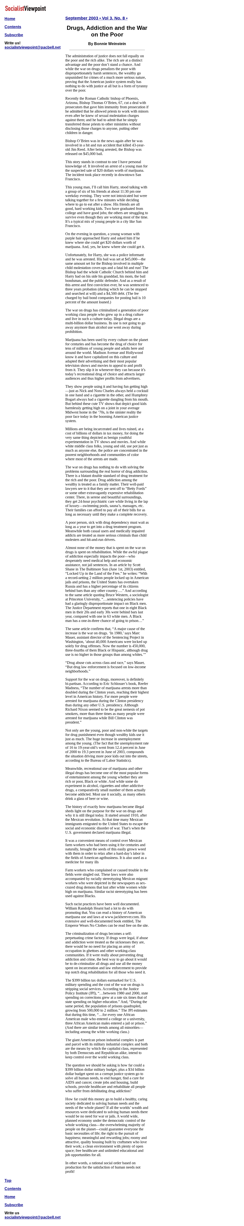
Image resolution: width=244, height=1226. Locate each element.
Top (8, 1181)
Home (10, 19)
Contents (13, 27)
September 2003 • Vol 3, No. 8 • (96, 18)
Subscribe (14, 35)
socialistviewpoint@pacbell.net (33, 47)
